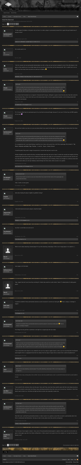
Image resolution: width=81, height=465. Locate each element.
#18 (77, 395)
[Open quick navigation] (77, 16)
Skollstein (22, 76)
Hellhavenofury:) (8, 270)
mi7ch (5, 69)
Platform (4, 459)
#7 (77, 185)
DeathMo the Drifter (7, 435)
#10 (77, 236)
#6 (77, 163)
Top (75, 459)
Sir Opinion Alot (18, 104)
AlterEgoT (17, 220)
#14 (77, 310)
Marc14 (5, 256)
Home (5, 9)
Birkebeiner (23, 41)
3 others (35, 41)
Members (17, 9)
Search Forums (7, 12)
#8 (77, 201)
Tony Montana (7, 231)
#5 (77, 120)
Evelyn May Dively (27, 76)
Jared (5, 369)
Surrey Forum (76, 464)
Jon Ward (6, 391)
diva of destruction (18, 166)
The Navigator (25, 104)
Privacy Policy (75, 462)
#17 (77, 379)
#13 (77, 290)
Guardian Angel (29, 41)
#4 (77, 101)
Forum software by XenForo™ (14, 462)
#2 (77, 57)
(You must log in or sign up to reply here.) (71, 445)
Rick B (16, 358)
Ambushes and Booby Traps (25, 146)
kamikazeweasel (23, 21)
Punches (34, 146)
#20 (77, 439)
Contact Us (64, 459)
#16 (77, 355)
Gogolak (6, 196)
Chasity (5, 87)
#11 (77, 255)
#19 (77, 420)
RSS (77, 459)
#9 (77, 217)
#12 (77, 274)
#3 (77, 73)
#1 (77, 38)
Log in (75, 0)
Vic (4, 53)
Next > (17, 24)
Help (69, 459)
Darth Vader (6, 305)
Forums (10, 9)
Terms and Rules (69, 462)
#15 (77, 332)
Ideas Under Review (12, 21)
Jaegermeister (7, 212)
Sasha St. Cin (17, 41)
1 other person (36, 76)
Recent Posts (13, 12)
